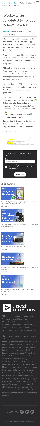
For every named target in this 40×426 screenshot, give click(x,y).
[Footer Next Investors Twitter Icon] (27, 412)
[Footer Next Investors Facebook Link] (22, 412)
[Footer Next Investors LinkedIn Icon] (32, 412)
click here (22, 131)
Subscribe (20, 174)
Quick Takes (13, 3)
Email (7, 159)
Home (3, 3)
